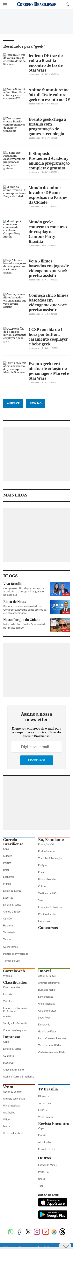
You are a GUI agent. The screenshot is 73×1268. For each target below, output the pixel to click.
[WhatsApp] (10, 1232)
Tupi (40, 1185)
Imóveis (7, 994)
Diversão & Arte (12, 890)
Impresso (11, 1037)
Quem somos (10, 946)
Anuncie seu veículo (14, 1098)
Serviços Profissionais (15, 1023)
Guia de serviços (47, 1010)
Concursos (48, 927)
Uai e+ (41, 1178)
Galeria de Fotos (47, 1031)
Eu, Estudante (51, 839)
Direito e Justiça (12, 904)
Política (7, 862)
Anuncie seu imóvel (49, 982)
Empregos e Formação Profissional (15, 1010)
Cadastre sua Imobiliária (51, 1052)
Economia (8, 876)
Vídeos (7, 1119)
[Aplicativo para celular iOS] (52, 1202)
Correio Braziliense (13, 841)
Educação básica (47, 844)
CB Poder (43, 1110)
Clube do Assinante (14, 1069)
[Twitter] (28, 1232)
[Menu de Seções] (5, 4)
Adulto (7, 1016)
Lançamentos (45, 996)
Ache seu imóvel (47, 975)
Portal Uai (43, 1171)
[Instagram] (36, 1232)
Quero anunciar (11, 987)
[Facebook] (19, 1232)
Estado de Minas (47, 1164)
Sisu (40, 900)
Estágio (42, 865)
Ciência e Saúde (12, 911)
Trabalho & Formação (50, 858)
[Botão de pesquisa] (68, 4)
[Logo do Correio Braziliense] (36, 4)
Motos (6, 1126)
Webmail (8, 975)
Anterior (13, 403)
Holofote (8, 925)
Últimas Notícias (47, 879)
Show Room (44, 1017)
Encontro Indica (46, 1149)
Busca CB (8, 1062)
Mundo (7, 883)
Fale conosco (45, 921)
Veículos (7, 1001)
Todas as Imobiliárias (49, 1045)
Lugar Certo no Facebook (52, 1038)
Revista (42, 1135)
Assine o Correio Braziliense (18, 1076)
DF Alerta (43, 1096)
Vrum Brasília (45, 1116)
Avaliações (9, 1112)
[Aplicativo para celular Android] (52, 1215)
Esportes (8, 897)
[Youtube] (45, 1232)
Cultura (42, 886)
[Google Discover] (54, 1232)
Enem (41, 872)
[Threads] (62, 1232)
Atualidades (44, 1142)
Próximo (35, 403)
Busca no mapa (46, 989)
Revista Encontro (53, 1123)
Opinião (7, 918)
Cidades (7, 855)
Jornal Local (44, 1103)
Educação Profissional (50, 907)
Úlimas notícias (46, 1003)
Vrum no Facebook (13, 1133)
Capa (6, 848)
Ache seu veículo (12, 1091)
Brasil (6, 869)
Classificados (15, 982)
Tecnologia (9, 932)
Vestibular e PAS (47, 893)
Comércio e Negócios (15, 1030)
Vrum (8, 1087)
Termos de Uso (11, 960)
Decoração (44, 1024)
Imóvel (44, 971)
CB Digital (8, 1055)
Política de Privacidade (15, 953)
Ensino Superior (46, 851)
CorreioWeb (14, 971)
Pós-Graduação (46, 914)
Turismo (7, 939)
